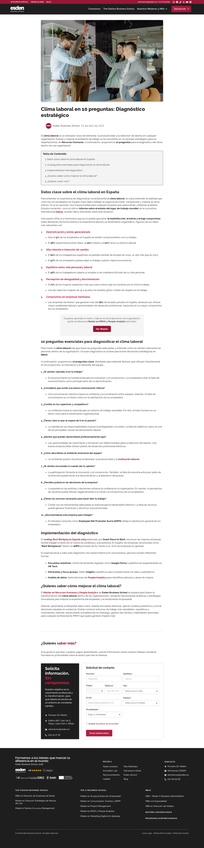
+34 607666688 (164, 2)
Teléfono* (109, 686)
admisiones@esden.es (147, 2)
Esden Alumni (130, 775)
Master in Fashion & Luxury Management (35, 808)
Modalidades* (92, 709)
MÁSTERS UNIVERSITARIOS (158, 812)
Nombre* (90, 674)
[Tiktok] (180, 2)
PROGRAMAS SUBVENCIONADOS (161, 818)
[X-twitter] (184, 2)
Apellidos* (128, 674)
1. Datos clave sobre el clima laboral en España (70, 159)
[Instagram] (174, 2)
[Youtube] (187, 2)
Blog (48, 2)
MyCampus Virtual (19, 2)
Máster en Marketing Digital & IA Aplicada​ (100, 816)
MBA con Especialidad (156, 801)
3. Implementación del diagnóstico (63, 170)
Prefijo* (89, 685)
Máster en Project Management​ (95, 806)
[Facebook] (177, 2)
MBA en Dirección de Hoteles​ (159, 806)
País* (125, 686)
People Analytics (97, 577)
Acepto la (104, 723)
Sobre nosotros (110, 766)
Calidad (106, 779)
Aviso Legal (147, 833)
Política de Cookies (181, 833)
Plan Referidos (131, 766)
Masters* (127, 698)
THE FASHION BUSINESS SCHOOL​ (31, 790)
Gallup (59, 211)
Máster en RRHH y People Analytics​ (97, 811)
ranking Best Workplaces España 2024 (64, 539)
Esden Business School (66, 125)
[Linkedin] (190, 2)
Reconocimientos (111, 775)
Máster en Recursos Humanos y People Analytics (70, 592)
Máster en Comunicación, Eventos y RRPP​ (100, 801)
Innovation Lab (110, 770)
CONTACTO (169, 762)
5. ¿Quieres (57, 181)
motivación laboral (128, 459)
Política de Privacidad (162, 833)
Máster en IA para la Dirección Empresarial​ (100, 796)
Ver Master (102, 329)
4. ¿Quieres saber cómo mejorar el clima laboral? (71, 175)
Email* (89, 697)
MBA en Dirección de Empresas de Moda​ (35, 796)
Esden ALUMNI (37, 2)
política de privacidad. (108, 723)
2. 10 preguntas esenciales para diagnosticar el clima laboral (77, 164)
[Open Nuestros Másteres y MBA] (166, 8)
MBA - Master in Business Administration (164, 796)
